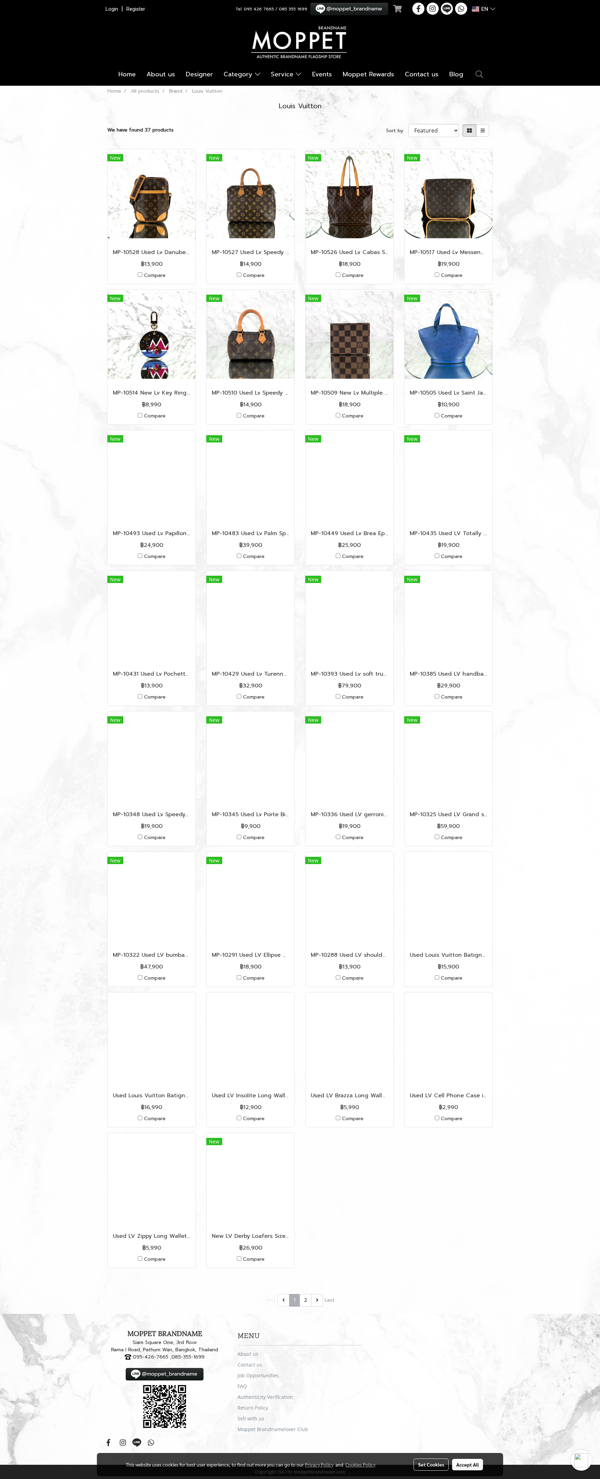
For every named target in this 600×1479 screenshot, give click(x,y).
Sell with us (251, 1418)
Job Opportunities (258, 1375)
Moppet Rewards (368, 74)
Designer (199, 74)
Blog (456, 74)
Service (283, 74)
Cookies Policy (360, 1464)
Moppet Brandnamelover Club (273, 1429)
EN (484, 9)
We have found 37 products (140, 130)
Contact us (422, 74)
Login (112, 9)
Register (135, 9)
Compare (155, 275)
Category (239, 74)
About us (161, 74)
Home (127, 74)
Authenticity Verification (265, 1397)
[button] (479, 74)
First (271, 1300)
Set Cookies (431, 1464)
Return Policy (253, 1407)
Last (329, 1300)
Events (322, 74)
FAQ (242, 1386)
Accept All (467, 1464)
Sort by (397, 130)
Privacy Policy (319, 1464)
